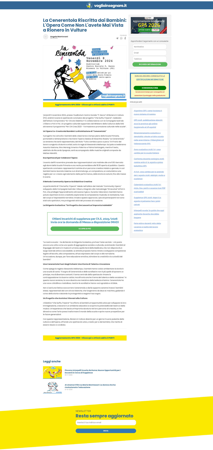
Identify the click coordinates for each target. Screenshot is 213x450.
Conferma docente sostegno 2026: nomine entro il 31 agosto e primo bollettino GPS (149, 162)
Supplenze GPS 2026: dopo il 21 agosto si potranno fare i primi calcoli (147, 201)
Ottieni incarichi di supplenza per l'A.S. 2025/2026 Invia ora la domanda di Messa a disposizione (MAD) (85, 220)
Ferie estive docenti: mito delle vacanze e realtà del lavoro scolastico (147, 227)
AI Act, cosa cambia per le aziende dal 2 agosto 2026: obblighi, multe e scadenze (149, 175)
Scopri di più (85, 228)
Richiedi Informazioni (150, 64)
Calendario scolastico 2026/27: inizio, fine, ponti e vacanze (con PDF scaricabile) (149, 188)
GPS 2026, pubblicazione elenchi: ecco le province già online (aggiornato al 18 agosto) (148, 123)
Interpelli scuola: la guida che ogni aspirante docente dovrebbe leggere (149, 214)
